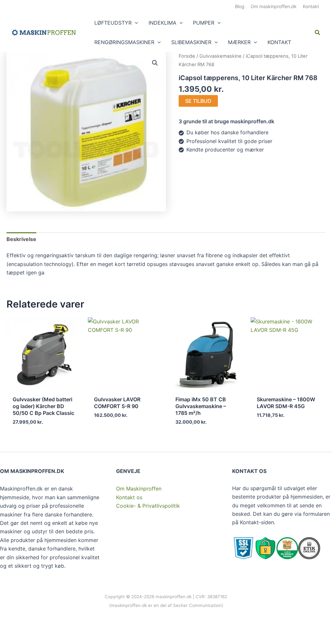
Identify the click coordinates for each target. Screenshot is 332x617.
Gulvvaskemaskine (220, 56)
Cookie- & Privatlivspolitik (148, 505)
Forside (187, 56)
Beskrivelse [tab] (21, 239)
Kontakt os (129, 497)
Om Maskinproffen (138, 488)
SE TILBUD (198, 101)
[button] (135, 22)
